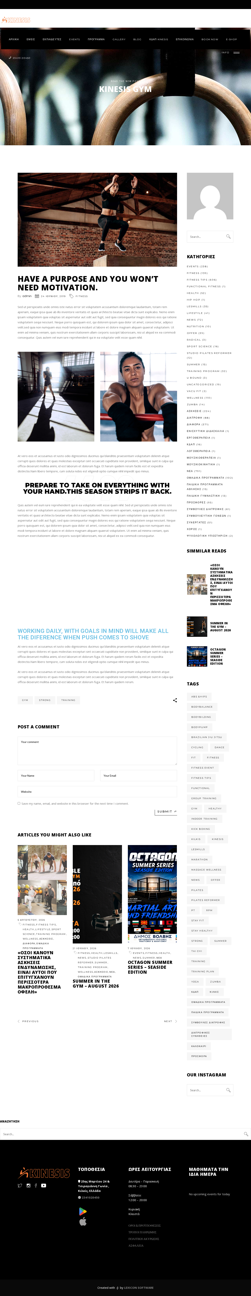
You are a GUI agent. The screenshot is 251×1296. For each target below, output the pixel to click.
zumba (215, 981)
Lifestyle (42, 929)
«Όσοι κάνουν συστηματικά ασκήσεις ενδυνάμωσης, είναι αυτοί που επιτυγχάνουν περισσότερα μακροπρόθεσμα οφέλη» (39, 972)
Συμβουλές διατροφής (208, 1022)
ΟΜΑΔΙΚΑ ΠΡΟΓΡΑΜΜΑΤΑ (95, 976)
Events (138, 953)
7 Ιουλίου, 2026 (139, 948)
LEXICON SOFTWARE (139, 1288)
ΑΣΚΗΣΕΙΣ (46, 938)
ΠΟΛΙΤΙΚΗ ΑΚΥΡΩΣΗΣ (143, 1239)
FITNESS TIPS (46, 924)
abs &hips (199, 696)
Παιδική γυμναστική (203, 495)
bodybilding (201, 717)
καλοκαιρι (198, 1046)
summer (220, 941)
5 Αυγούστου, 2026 (31, 920)
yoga (195, 981)
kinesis (218, 839)
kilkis (196, 839)
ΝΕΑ (112, 972)
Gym (25, 700)
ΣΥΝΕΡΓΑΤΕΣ (196, 522)
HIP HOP (194, 299)
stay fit (197, 920)
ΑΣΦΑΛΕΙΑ (136, 1245)
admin (27, 296)
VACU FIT (194, 391)
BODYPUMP (199, 727)
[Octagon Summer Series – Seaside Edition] (152, 894)
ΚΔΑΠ (191, 444)
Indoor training (204, 818)
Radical (194, 339)
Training (68, 700)
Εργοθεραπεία (199, 437)
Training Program (51, 934)
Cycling (197, 747)
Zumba (192, 404)
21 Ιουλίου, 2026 (84, 948)
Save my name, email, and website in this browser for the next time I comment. (75, 803)
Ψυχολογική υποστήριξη (207, 535)
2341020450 (90, 1197)
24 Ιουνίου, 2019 (53, 296)
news (195, 880)
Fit (193, 757)
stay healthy (202, 930)
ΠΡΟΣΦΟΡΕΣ (196, 502)
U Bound (194, 377)
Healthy (215, 808)
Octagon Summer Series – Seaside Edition (150, 967)
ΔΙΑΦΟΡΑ (29, 943)
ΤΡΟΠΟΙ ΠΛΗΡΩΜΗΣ (142, 1232)
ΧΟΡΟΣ (192, 529)
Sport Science (199, 346)
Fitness (82, 296)
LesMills (110, 953)
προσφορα (199, 1056)
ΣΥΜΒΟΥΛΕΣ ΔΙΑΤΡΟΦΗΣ (205, 509)
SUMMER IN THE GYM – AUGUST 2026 (96, 983)
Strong (45, 700)
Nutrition (195, 326)
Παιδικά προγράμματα (207, 1012)
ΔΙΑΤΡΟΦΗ (195, 417)
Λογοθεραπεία (199, 451)
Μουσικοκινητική (201, 464)
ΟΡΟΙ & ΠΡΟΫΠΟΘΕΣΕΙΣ (144, 1225)
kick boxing (200, 829)
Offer (192, 333)
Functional (200, 788)
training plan (203, 971)
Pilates (197, 890)
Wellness (30, 938)
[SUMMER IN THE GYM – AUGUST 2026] (97, 894)
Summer (101, 962)
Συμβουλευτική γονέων (206, 515)
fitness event (202, 767)
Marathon (199, 859)
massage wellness (206, 869)
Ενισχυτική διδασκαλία (206, 431)
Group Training (204, 798)
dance (220, 747)
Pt (193, 910)
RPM (209, 910)
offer (215, 880)
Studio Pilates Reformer (209, 353)
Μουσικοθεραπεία (201, 457)
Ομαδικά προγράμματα (208, 1002)
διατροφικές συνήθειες (200, 1034)
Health (28, 929)
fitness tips (201, 778)
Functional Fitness (204, 286)
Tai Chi (196, 951)
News (82, 957)
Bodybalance (202, 706)
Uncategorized (201, 384)
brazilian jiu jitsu (206, 737)
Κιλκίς (214, 992)
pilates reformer (205, 900)
